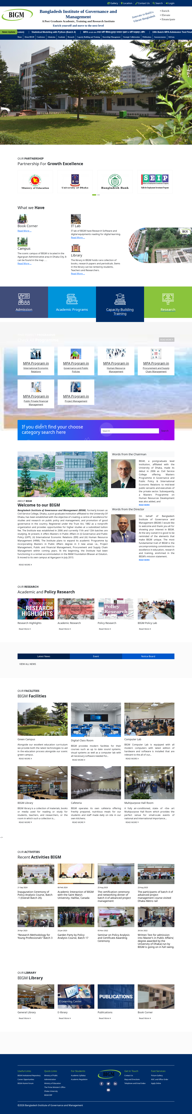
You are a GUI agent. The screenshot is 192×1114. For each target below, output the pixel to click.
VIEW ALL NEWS (27, 664)
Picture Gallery (157, 1075)
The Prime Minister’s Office (54, 1087)
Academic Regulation (79, 1079)
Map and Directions (132, 1079)
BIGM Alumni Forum (25, 1083)
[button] (93, 194)
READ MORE (166, 339)
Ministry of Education (52, 1083)
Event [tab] (96, 656)
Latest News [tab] (43, 656)
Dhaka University (51, 1091)
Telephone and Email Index (134, 1083)
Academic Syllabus (78, 1075)
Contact (143, 3)
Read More (24, 629)
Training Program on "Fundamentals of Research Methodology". (152, 32)
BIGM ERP (48, 1095)
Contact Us (128, 1075)
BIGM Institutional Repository (29, 1075)
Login (171, 3)
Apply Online (156, 1083)
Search (159, 3)
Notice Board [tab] (148, 656)
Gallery (114, 3)
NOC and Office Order (159, 1079)
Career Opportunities (26, 1079)
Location (127, 3)
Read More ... (24, 230)
